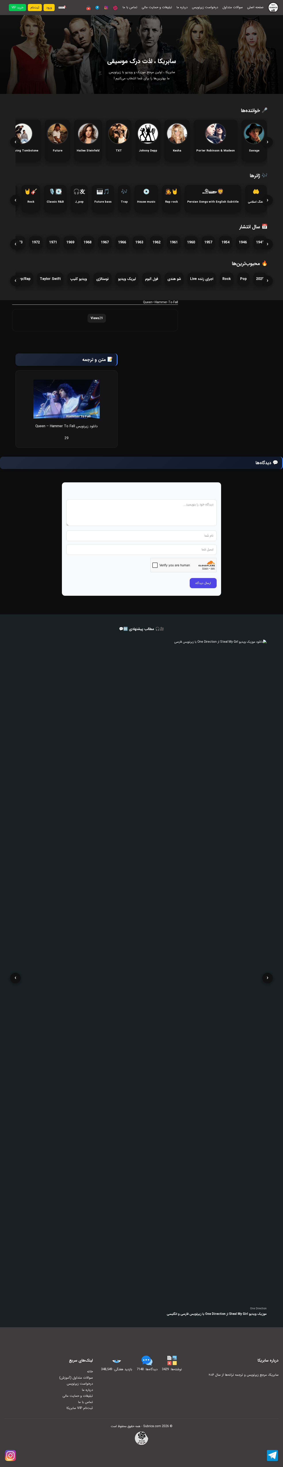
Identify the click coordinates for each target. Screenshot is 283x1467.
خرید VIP (17, 7)
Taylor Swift (50, 279)
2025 (260, 279)
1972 (36, 242)
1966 (122, 242)
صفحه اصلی (255, 7)
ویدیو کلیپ (78, 279)
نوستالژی (102, 279)
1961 (174, 242)
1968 (88, 242)
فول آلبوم (151, 279)
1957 (208, 242)
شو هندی (174, 279)
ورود (49, 7)
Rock (226, 279)
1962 (157, 242)
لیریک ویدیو (127, 279)
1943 (260, 242)
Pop (243, 279)
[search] (61, 7)
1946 (243, 242)
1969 (70, 242)
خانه (90, 1371)
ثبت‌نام (35, 7)
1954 (225, 242)
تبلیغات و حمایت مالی (157, 7)
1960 (191, 242)
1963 (139, 242)
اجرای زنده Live (201, 279)
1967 (105, 242)
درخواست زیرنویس (205, 7)
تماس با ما (129, 7)
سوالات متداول (232, 7)
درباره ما (181, 7)
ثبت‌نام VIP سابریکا (79, 1408)
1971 (53, 242)
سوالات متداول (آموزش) (76, 1377)
